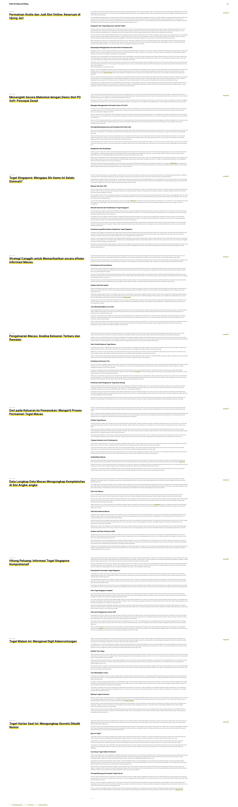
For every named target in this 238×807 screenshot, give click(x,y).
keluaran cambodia (129, 700)
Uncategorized (226, 12)
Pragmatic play (173, 163)
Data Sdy (101, 628)
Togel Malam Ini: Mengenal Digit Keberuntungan (43, 641)
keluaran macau (127, 297)
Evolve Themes (30, 804)
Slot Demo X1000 (108, 72)
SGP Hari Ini (133, 200)
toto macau (137, 371)
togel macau (182, 461)
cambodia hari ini (179, 789)
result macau (157, 504)
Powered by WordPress (43, 804)
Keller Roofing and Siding (17, 804)
